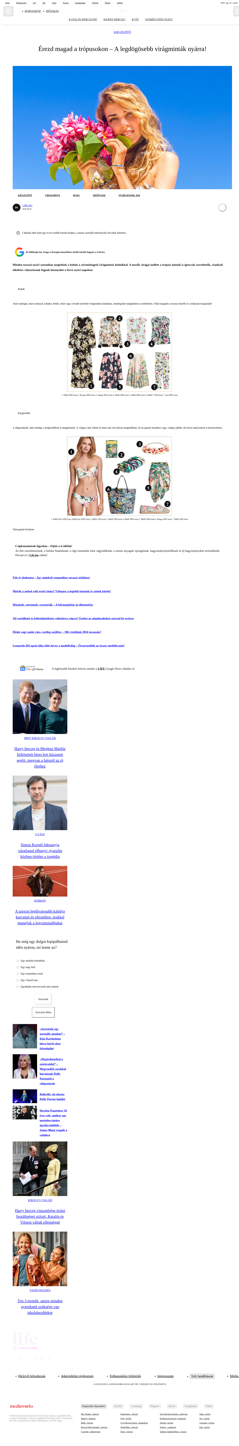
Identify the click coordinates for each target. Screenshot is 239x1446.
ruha (76, 195)
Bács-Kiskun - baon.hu (90, 1414)
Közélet (118, 1406)
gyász (40, 834)
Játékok (120, 3)
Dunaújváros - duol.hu (129, 1414)
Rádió (209, 1406)
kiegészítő (122, 32)
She (43, 3)
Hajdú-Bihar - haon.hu (129, 1427)
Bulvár (171, 1406)
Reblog (107, 3)
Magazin (154, 1406)
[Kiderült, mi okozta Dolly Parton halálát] (25, 1096)
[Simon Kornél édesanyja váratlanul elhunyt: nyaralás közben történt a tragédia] (40, 803)
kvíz (135, 19)
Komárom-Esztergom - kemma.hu (173, 1418)
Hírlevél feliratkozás (32, 1376)
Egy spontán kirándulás (33, 960)
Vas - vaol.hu (204, 1418)
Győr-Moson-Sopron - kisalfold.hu (134, 1423)
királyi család (40, 1200)
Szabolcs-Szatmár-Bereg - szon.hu (173, 1432)
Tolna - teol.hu (204, 1414)
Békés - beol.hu (87, 1423)
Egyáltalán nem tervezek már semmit (39, 986)
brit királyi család (40, 738)
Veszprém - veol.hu (206, 1423)
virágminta (52, 195)
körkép (40, 900)
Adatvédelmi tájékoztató (77, 1376)
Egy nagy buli (28, 967)
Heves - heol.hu (126, 1432)
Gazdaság (136, 1406)
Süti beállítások (202, 1376)
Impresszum (165, 1376)
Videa (54, 3)
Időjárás (52, 11)
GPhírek (95, 3)
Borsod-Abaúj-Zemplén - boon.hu (94, 1427)
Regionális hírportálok (93, 1406)
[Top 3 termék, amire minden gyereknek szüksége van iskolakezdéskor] (40, 1259)
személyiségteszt (159, 19)
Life (34, 3)
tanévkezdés (40, 1290)
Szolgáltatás (191, 1406)
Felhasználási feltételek (125, 1376)
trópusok (99, 195)
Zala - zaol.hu (204, 1427)
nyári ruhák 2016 (129, 195)
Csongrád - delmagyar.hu (90, 1432)
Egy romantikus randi (32, 973)
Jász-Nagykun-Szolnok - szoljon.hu (173, 1414)
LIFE (102, 668)
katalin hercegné (83, 19)
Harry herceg (115, 19)
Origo (7, 3)
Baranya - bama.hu (88, 1418)
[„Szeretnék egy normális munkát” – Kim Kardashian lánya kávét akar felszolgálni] (25, 1036)
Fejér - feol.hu (125, 1418)
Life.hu (27, 205)
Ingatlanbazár (80, 3)
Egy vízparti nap (29, 980)
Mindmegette (21, 3)
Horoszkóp (33, 11)
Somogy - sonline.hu (168, 1427)
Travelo (66, 3)
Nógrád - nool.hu (166, 1423)
